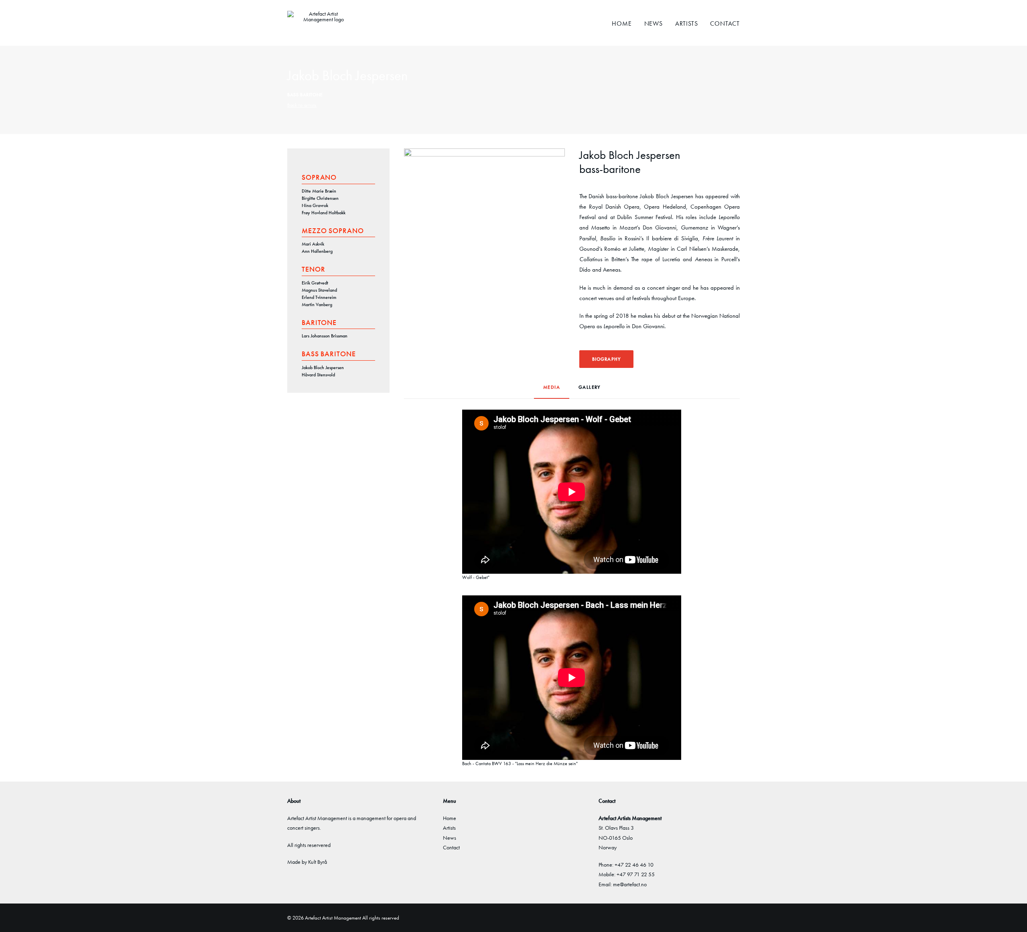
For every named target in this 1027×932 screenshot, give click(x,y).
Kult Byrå (317, 861)
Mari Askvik (313, 244)
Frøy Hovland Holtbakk (323, 212)
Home (621, 23)
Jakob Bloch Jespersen (323, 367)
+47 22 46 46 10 (634, 864)
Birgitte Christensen (320, 198)
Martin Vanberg (317, 304)
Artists (686, 23)
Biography (606, 359)
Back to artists (302, 105)
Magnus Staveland (319, 290)
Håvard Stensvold (318, 375)
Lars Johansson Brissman (324, 336)
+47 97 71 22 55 (636, 874)
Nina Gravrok (315, 205)
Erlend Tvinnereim (319, 297)
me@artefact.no (630, 884)
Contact (725, 23)
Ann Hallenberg (317, 251)
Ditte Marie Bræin (319, 191)
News (653, 23)
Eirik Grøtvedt (315, 283)
